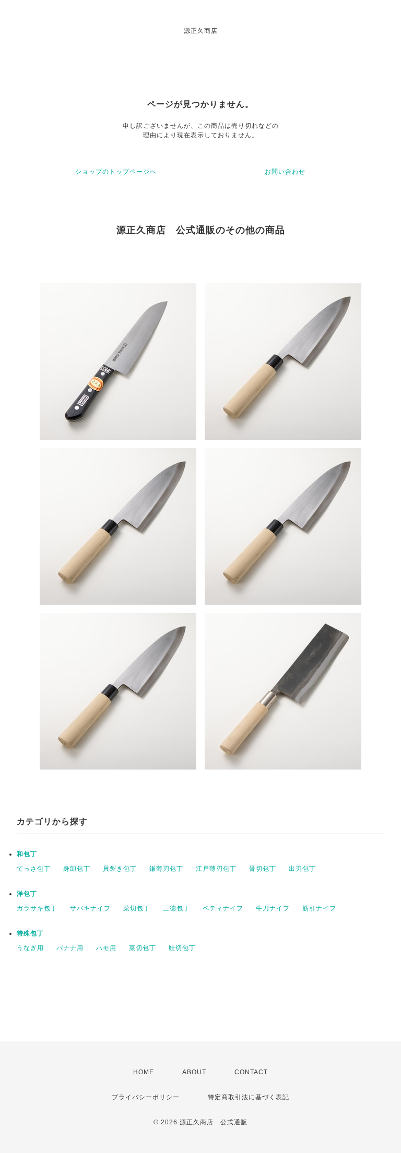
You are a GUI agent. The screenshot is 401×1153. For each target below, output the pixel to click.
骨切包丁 (262, 868)
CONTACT (251, 1072)
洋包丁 (27, 893)
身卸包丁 (76, 868)
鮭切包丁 (182, 948)
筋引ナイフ (319, 908)
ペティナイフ (223, 908)
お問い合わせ (285, 171)
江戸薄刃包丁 (216, 868)
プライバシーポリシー (146, 1097)
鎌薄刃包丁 (166, 868)
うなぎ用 (30, 948)
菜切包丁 (136, 908)
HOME (143, 1072)
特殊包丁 (30, 933)
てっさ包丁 (34, 868)
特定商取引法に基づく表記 (248, 1097)
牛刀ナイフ (273, 908)
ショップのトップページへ (116, 171)
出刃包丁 (302, 868)
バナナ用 (70, 948)
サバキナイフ (90, 908)
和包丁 (27, 854)
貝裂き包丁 (120, 868)
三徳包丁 (176, 908)
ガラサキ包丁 (37, 908)
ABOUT (194, 1072)
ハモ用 (106, 948)
